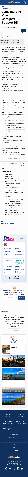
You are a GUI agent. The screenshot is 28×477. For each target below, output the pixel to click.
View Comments (14, 330)
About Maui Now (14, 434)
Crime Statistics (7, 419)
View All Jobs (20, 238)
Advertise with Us (14, 441)
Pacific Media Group (18, 461)
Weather (8, 414)
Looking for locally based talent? (14, 277)
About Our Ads (17, 464)
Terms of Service (14, 450)
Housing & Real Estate (7, 423)
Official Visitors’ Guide (20, 426)
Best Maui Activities (20, 419)
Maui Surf (7, 416)
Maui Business (6, 8)
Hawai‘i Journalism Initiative (7, 429)
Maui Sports (20, 416)
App (14, 444)
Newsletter (14, 447)
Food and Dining (20, 421)
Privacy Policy (10, 464)
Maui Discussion (8, 421)
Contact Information (14, 437)
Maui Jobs (7, 426)
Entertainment (20, 414)
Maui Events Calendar (20, 423)
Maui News (7, 412)
